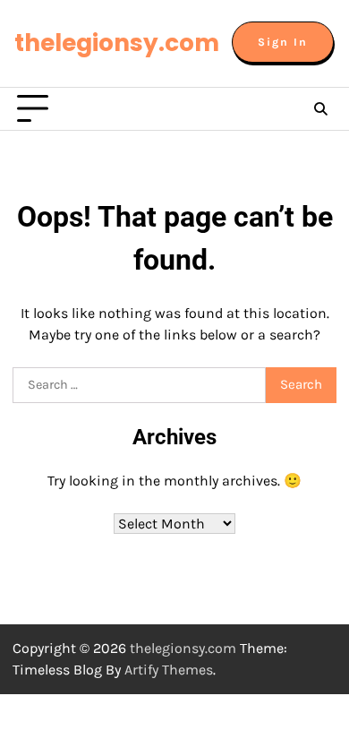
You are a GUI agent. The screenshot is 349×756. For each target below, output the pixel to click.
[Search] (320, 109)
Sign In (283, 42)
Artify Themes (168, 669)
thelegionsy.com (116, 42)
